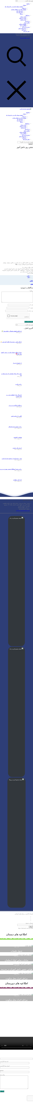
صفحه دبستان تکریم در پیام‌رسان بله (14, 6)
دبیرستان (24, 8)
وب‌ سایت (30, 311)
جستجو (30, 144)
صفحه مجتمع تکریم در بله (16, 518)
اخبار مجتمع (23, 19)
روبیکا (21, 14)
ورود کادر (24, 30)
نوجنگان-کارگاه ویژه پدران (15, 405)
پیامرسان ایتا (20, 12)
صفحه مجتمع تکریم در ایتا (16, 649)
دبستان (24, 5)
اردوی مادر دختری (17, 448)
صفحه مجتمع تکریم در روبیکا (15, 779)
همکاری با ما (23, 25)
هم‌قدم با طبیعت (18, 437)
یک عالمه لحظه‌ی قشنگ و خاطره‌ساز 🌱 (12, 331)
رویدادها (28, 15)
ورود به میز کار (26, 27)
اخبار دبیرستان (22, 18)
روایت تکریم (18, 384)
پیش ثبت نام (26, 31)
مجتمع (28, 3)
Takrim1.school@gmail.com (23, 510)
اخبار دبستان (23, 16)
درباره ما (27, 21)
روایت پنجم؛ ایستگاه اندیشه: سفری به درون (11, 469)
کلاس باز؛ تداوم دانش (16, 416)
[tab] (28, 276)
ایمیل (31, 308)
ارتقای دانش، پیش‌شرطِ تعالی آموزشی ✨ (11, 342)
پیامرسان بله (19, 11)
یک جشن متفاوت (17, 479)
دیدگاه (31, 291)
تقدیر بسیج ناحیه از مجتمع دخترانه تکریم (12, 458)
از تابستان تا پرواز (17, 363)
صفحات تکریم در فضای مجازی (18, 9)
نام (32, 305)
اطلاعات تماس (22, 24)
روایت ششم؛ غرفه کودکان (15, 426)
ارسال (30, 926)
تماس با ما (27, 22)
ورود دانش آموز (22, 28)
